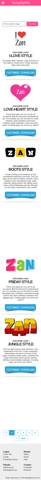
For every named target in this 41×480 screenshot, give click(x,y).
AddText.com (8, 467)
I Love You (7, 454)
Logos (6, 451)
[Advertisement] (21, 12)
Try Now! (32, 24)
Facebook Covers (10, 459)
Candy (6, 457)
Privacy (7, 478)
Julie (26, 459)
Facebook (28, 467)
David (26, 457)
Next (23, 438)
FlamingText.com (10, 470)
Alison (26, 454)
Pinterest (27, 470)
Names (27, 451)
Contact (27, 465)
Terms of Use (14, 478)
